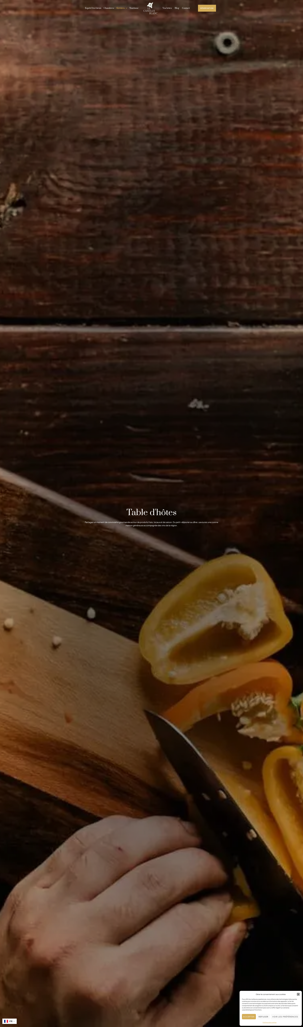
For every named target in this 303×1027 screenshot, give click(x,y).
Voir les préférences (285, 1016)
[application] (126, 8)
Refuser (263, 1016)
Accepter (249, 1016)
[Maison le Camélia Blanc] (150, 8)
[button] (298, 994)
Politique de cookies (269, 1022)
